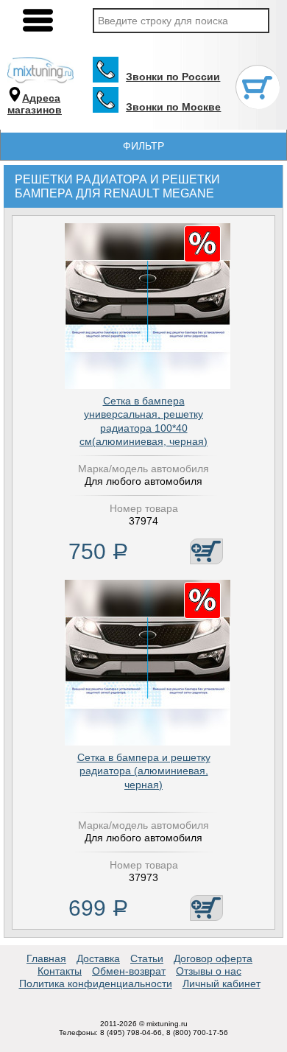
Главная (46, 958)
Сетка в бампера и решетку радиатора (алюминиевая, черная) (143, 770)
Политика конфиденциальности (95, 983)
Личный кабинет (222, 983)
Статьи (146, 958)
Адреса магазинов (34, 104)
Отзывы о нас (208, 971)
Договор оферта (213, 958)
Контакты (60, 971)
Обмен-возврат (129, 971)
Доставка (98, 958)
